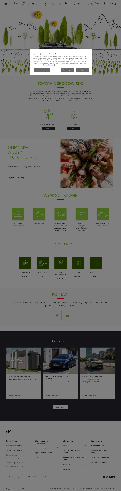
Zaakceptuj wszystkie (82, 70)
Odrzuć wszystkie (68, 70)
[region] (61, 62)
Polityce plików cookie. (48, 64)
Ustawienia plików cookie (42, 70)
